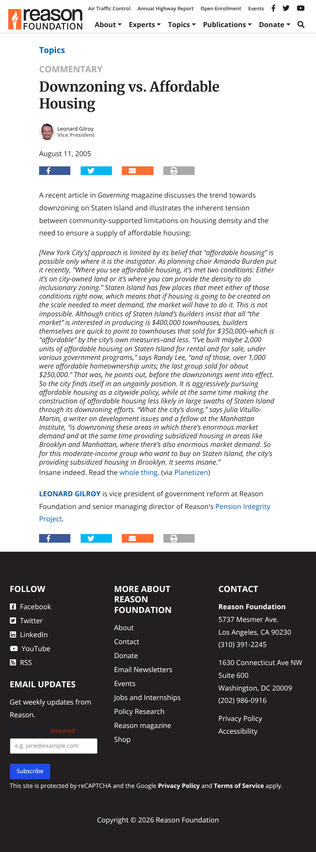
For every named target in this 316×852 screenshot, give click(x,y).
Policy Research (139, 711)
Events (256, 8)
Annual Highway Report (165, 8)
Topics (179, 24)
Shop (122, 739)
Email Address (42, 731)
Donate (271, 24)
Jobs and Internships (147, 697)
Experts (142, 24)
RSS (26, 662)
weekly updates (48, 702)
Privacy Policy (240, 718)
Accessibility (238, 731)
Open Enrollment (220, 8)
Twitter (31, 620)
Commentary (70, 69)
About (105, 24)
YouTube (36, 648)
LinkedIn (34, 634)
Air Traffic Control (109, 8)
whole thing (138, 472)
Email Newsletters (143, 669)
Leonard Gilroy (69, 493)
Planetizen (191, 472)
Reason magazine (142, 725)
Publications (224, 24)
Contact (126, 641)
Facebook (35, 606)
